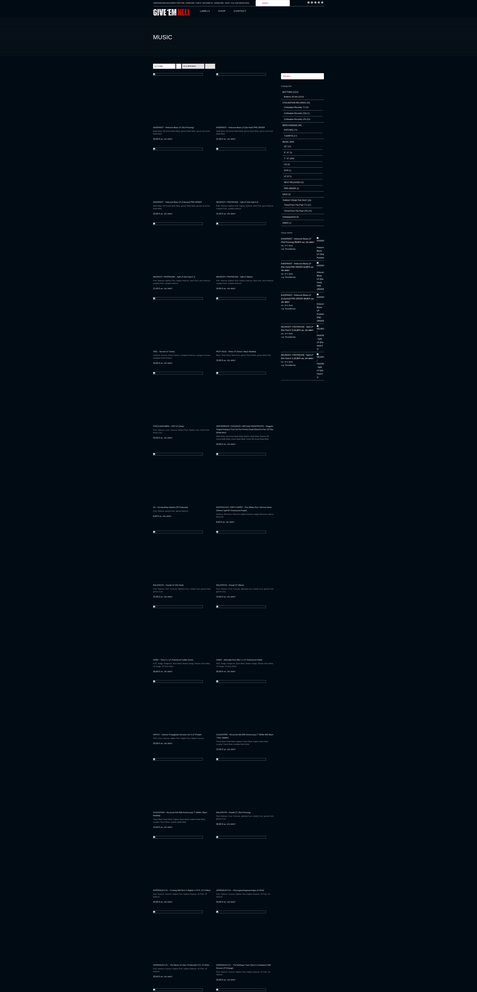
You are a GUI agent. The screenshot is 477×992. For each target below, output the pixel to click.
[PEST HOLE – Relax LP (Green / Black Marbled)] (245, 322)
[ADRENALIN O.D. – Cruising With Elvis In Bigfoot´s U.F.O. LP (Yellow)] (182, 861)
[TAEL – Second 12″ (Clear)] (182, 322)
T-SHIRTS (288, 136)
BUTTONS (287, 92)
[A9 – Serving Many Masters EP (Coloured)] (182, 478)
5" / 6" (286, 152)
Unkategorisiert (289, 217)
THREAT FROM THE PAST (294, 200)
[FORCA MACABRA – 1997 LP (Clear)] (182, 397)
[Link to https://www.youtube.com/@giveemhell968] (315, 2)
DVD (286, 170)
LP (285, 176)
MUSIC (285, 142)
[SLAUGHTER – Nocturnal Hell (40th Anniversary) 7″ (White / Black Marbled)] (182, 783)
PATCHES (288, 130)
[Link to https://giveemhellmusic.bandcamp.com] (319, 2)
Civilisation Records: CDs (295, 113)
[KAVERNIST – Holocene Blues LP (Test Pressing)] (182, 98)
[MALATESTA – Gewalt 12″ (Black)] (245, 555)
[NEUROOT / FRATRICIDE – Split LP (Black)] (245, 247)
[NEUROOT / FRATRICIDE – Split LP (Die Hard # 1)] (182, 247)
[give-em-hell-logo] (171, 10)
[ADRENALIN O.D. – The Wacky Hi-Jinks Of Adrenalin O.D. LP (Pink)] (182, 935)
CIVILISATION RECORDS (294, 103)
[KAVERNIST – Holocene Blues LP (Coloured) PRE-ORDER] (182, 172)
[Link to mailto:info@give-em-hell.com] (322, 2)
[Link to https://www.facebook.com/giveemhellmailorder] (308, 2)
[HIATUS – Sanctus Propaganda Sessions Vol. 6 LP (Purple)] (182, 705)
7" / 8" (286, 158)
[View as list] (212, 66)
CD (285, 164)
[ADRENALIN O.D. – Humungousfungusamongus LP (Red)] (245, 861)
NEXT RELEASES (292, 182)
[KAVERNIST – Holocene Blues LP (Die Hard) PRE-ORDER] (245, 98)
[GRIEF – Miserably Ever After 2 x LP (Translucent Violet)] (245, 630)
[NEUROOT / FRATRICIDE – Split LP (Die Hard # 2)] (245, 172)
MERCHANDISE (290, 125)
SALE (285, 194)
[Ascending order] (178, 66)
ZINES (285, 223)
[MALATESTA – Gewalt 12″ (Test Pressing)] (245, 783)
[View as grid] (207, 66)
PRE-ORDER (290, 188)
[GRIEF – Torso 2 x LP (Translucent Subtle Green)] (182, 630)
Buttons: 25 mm (291, 97)
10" (285, 146)
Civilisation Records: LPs (295, 119)
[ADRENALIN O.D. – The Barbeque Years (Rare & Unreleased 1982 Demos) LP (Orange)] (245, 935)
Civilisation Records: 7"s (295, 107)
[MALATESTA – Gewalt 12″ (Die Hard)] (182, 555)
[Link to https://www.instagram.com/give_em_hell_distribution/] (312, 2)
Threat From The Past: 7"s (295, 205)
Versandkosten (290, 249)
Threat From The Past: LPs (296, 211)
